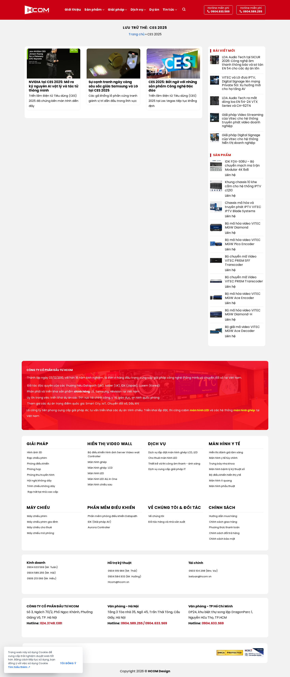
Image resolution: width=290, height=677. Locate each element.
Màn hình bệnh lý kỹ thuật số (227, 469)
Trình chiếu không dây (41, 486)
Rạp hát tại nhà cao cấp (43, 492)
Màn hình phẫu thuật (222, 486)
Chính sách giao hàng (223, 522)
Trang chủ (136, 34)
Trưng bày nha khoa (222, 464)
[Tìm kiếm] (184, 10)
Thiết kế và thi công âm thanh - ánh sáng (174, 464)
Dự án (154, 9)
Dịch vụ (137, 9)
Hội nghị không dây (39, 480)
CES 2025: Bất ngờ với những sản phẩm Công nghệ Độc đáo (173, 86)
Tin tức (168, 9)
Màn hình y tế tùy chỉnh (223, 458)
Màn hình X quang (220, 480)
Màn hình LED (96, 473)
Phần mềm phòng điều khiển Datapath (112, 516)
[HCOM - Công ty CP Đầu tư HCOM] (37, 9)
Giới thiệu (73, 9)
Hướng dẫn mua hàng (223, 516)
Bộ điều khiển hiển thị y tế (225, 475)
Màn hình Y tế (224, 444)
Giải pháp (116, 9)
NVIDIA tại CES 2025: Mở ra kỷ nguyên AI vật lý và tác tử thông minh (53, 86)
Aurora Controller (99, 527)
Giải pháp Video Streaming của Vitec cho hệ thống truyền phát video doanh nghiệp (242, 120)
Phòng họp (34, 469)
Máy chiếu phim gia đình (42, 522)
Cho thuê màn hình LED (162, 458)
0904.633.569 (156, 623)
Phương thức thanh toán (224, 527)
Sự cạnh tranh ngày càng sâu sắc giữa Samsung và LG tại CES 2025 (113, 86)
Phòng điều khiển (38, 464)
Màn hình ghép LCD (100, 468)
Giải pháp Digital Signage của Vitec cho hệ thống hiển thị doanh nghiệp (241, 139)
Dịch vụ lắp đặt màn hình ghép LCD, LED (173, 452)
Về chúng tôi (156, 516)
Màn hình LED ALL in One (102, 479)
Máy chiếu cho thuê (39, 527)
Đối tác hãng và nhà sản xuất (166, 522)
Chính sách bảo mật (222, 539)
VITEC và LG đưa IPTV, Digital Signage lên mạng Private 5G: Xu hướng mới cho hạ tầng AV (241, 83)
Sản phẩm (93, 9)
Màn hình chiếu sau (100, 484)
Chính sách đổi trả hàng (224, 533)
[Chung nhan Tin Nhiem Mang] (254, 652)
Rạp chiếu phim (37, 458)
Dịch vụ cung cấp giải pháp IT (167, 469)
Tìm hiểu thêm (19, 667)
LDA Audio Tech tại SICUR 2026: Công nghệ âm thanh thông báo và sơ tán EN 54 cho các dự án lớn (242, 63)
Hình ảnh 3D (34, 452)
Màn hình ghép (97, 462)
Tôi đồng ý (68, 663)
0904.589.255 (132, 623)
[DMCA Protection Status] (229, 652)
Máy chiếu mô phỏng (40, 533)
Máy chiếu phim (37, 516)
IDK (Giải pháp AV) (99, 522)
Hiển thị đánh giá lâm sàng (226, 452)
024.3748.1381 (51, 623)
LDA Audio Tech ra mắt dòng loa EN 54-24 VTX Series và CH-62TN (240, 101)
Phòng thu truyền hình (40, 475)
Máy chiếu (38, 508)
